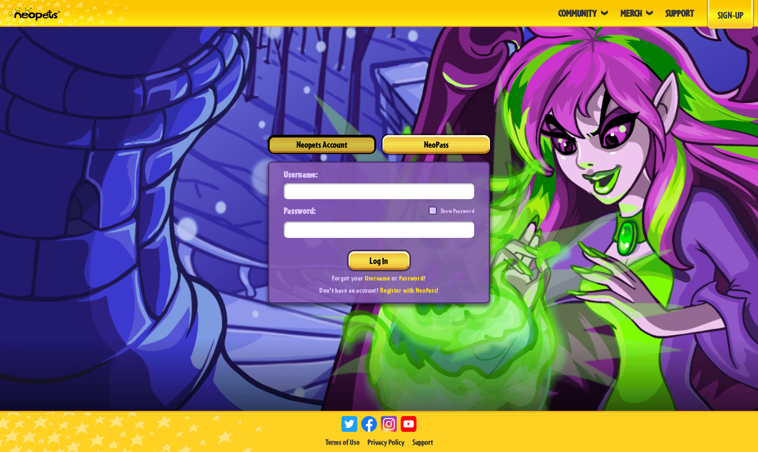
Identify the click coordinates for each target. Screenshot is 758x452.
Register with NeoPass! (409, 290)
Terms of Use (342, 442)
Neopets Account (321, 144)
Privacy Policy (386, 442)
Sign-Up (730, 15)
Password (411, 278)
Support (423, 442)
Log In (379, 260)
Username (377, 278)
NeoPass (436, 144)
